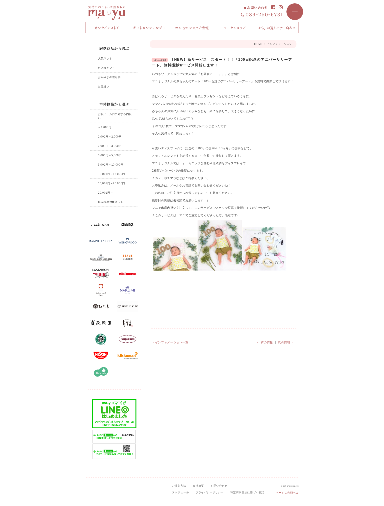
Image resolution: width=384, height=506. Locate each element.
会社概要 (198, 485)
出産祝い (103, 86)
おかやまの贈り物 (109, 77)
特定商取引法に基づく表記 (247, 492)
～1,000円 (104, 127)
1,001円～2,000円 (110, 136)
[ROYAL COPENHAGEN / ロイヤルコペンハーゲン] (101, 257)
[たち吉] (101, 306)
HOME (258, 44)
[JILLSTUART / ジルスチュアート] (101, 225)
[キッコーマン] (127, 355)
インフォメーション (279, 44)
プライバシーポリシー (210, 492)
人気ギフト (105, 58)
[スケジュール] (234, 27)
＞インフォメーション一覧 (170, 342)
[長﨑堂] (101, 323)
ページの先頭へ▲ (287, 492)
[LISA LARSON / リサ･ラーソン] (101, 273)
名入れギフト (106, 67)
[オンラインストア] (107, 27)
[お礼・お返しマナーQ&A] (277, 27)
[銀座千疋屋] (127, 306)
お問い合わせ (257, 7)
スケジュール (180, 492)
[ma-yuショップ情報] (192, 27)
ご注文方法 (179, 485)
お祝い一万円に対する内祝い (115, 116)
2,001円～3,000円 (110, 145)
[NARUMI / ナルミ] (127, 290)
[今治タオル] (101, 290)
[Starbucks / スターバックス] (101, 339)
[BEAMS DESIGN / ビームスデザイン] (127, 257)
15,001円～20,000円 (111, 183)
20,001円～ (105, 192)
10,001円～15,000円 (111, 173)
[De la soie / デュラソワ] (101, 372)
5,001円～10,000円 (110, 164)
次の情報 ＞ (286, 342)
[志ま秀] (127, 323)
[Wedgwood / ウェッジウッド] (127, 241)
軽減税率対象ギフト (110, 201)
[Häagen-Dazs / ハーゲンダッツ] (127, 339)
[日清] (101, 355)
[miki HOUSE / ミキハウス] (127, 273)
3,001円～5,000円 (110, 155)
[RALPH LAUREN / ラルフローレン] (101, 241)
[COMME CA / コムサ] (127, 225)
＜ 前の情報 (265, 342)
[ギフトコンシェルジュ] (149, 27)
